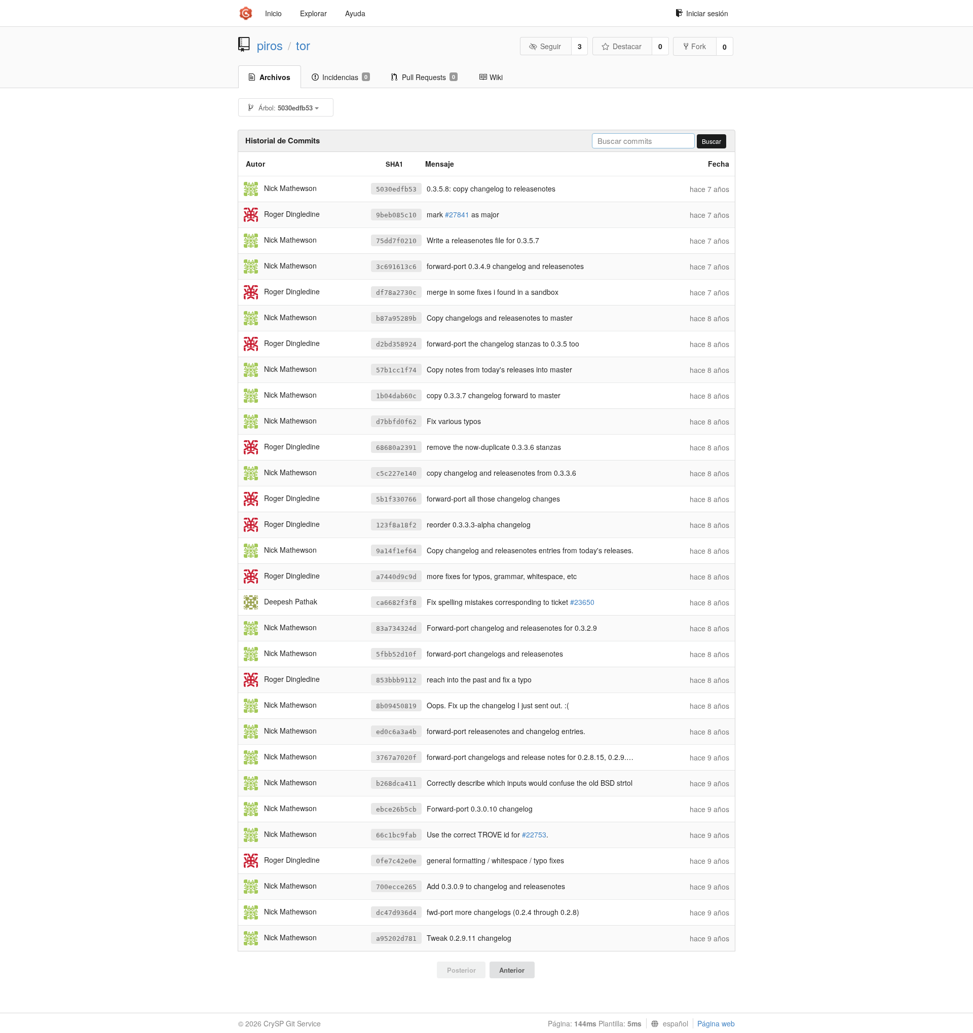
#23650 (582, 602)
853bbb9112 (396, 680)
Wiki (496, 77)
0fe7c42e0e (396, 861)
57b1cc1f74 (396, 370)
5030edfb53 (396, 189)
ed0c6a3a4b (396, 732)
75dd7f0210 (396, 241)
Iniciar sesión (707, 13)
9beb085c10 (396, 215)
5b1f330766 (396, 499)
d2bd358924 (396, 344)
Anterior (512, 970)
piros (270, 45)
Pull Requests (428, 77)
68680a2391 (396, 447)
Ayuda (355, 13)
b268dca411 (396, 783)
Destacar (627, 46)
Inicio (273, 13)
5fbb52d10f (396, 654)
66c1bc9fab (396, 835)
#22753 (534, 834)
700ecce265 (396, 887)
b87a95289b (396, 318)
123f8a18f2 (396, 525)
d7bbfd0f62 (396, 422)
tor (303, 45)
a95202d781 (396, 938)
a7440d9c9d (396, 577)
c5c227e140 (396, 473)
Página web (716, 1023)
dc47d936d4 (396, 912)
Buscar (711, 141)
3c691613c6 (396, 267)
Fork (698, 46)
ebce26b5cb (396, 809)
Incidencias (344, 77)
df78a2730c (396, 292)
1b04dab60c (396, 396)
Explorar (313, 13)
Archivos (274, 77)
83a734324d (396, 628)
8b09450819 (396, 706)
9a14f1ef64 (396, 551)
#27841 (457, 214)
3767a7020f (396, 757)
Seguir (550, 46)
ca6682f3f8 (396, 602)
